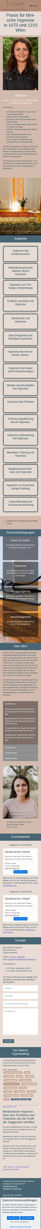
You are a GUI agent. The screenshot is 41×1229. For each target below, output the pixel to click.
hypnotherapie (10, 1080)
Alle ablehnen (13, 1218)
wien (7, 1099)
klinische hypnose (12, 1084)
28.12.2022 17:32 (9, 1107)
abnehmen (9, 1076)
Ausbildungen (10, 704)
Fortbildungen (10, 747)
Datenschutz (16, 1189)
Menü (35, 5)
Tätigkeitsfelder (11, 753)
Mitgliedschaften (11, 758)
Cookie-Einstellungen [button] (20, 1222)
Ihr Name (7, 987)
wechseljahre (27, 1095)
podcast (8, 1092)
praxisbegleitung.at (10, 1186)
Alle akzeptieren (27, 1218)
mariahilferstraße (29, 1084)
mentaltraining (10, 1088)
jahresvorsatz (25, 1080)
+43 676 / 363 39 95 (17, 957)
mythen (23, 1088)
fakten (20, 1076)
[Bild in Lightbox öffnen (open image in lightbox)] (20, 63)
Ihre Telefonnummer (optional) (13, 1002)
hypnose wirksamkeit (13, 1073)
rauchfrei (31, 1092)
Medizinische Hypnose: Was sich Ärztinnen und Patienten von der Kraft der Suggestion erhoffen (18, 1117)
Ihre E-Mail (7, 994)
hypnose (30, 1076)
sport (27, 1073)
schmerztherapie (11, 1095)
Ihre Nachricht (8, 1010)
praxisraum (20, 1092)
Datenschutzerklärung (12, 868)
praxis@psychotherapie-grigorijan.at (22, 959)
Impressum (7, 1189)
